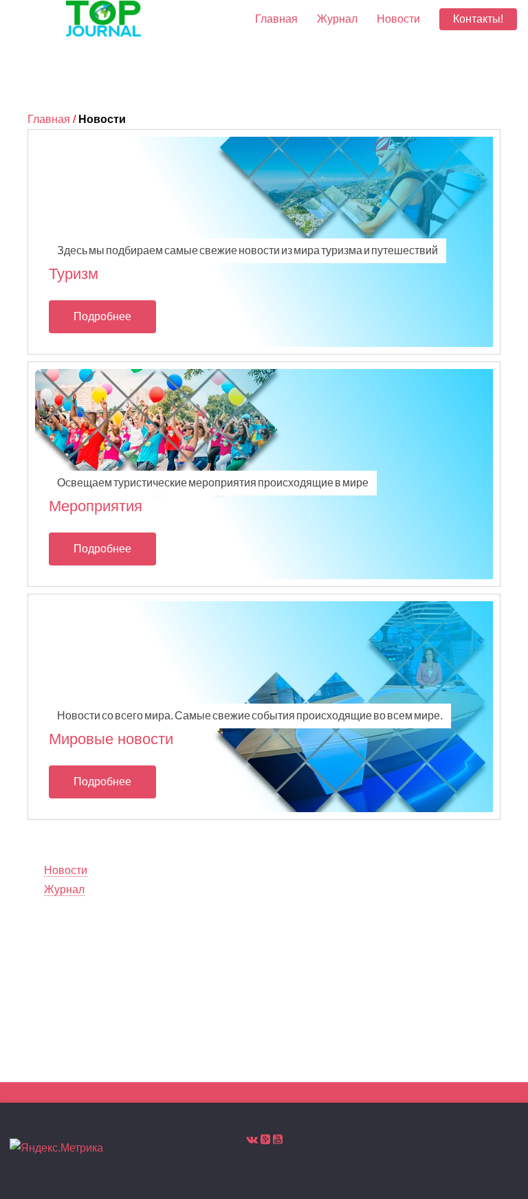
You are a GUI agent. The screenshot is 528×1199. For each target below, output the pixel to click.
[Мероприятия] (264, 474)
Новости (398, 19)
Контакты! (478, 19)
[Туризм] (264, 242)
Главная (49, 119)
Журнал (337, 19)
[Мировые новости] (264, 706)
